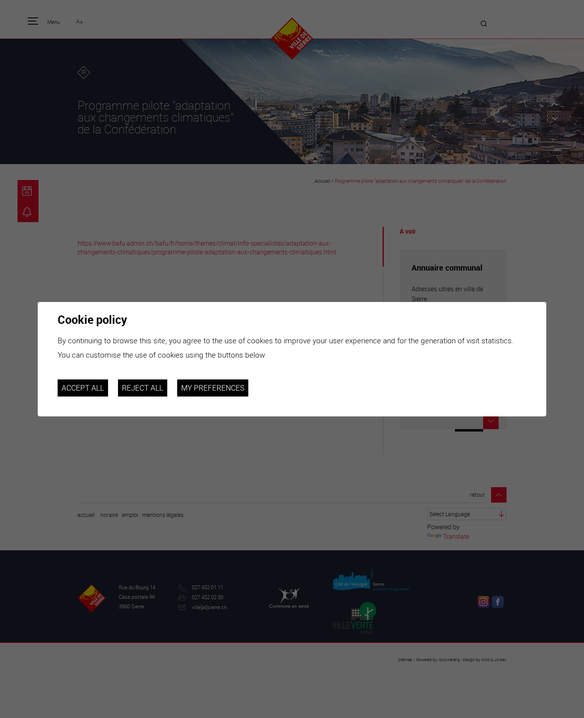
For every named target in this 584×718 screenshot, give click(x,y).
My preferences (212, 388)
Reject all (142, 388)
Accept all (83, 388)
